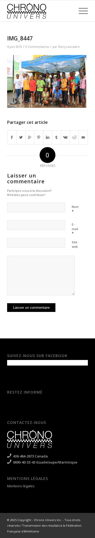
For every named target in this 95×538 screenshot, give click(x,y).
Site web (75, 244)
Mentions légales (21, 486)
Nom (75, 209)
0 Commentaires (37, 47)
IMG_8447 (20, 38)
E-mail (75, 229)
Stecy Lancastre (69, 47)
